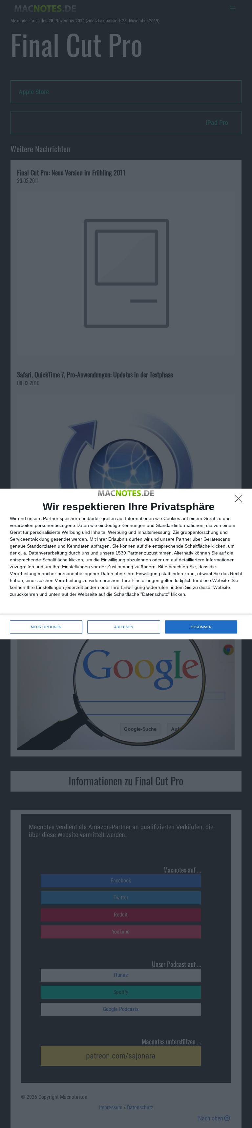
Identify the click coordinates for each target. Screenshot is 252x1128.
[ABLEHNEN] (240, 500)
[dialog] (126, 564)
